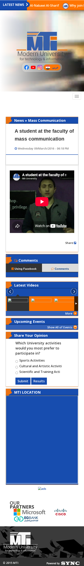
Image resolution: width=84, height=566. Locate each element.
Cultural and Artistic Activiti (40, 366)
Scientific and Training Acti (39, 372)
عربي (56, 67)
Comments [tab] (61, 268)
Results (39, 381)
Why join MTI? (71, 5)
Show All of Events (59, 327)
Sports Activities (32, 361)
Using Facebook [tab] (25, 268)
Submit (23, 381)
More (68, 313)
